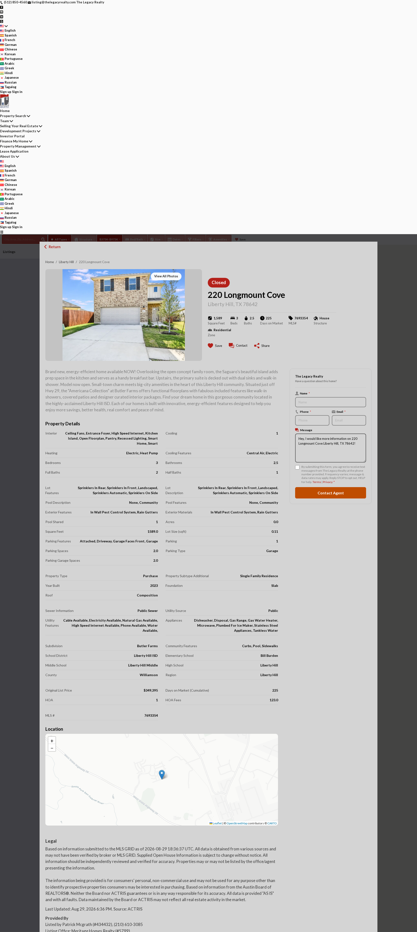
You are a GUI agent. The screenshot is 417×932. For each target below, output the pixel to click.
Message (306, 430)
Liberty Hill (66, 262)
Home (49, 262)
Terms (317, 482)
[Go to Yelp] (1, 21)
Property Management (18, 146)
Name (305, 393)
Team (4, 121)
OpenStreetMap (237, 823)
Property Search (13, 116)
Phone (305, 411)
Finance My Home (14, 141)
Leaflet (217, 823)
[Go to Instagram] (1, 12)
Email (341, 411)
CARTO (272, 823)
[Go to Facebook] (1, 7)
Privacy (327, 482)
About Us (7, 156)
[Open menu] (1, 232)
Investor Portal (12, 136)
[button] (162, 775)
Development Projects (18, 131)
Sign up (5, 92)
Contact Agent (331, 493)
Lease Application (14, 151)
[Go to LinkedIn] (1, 16)
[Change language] (4, 26)
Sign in (17, 92)
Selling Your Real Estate (19, 126)
